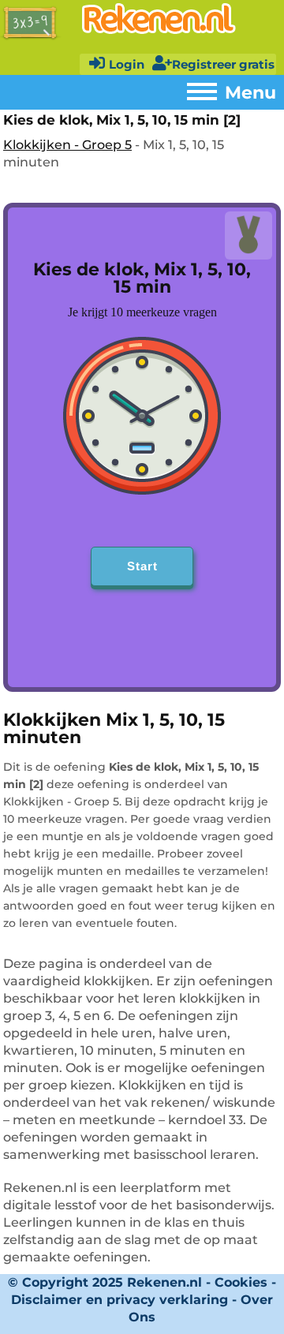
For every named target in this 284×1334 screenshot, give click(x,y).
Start (142, 566)
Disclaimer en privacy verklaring (119, 1299)
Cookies (241, 1282)
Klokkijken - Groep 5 (67, 144)
